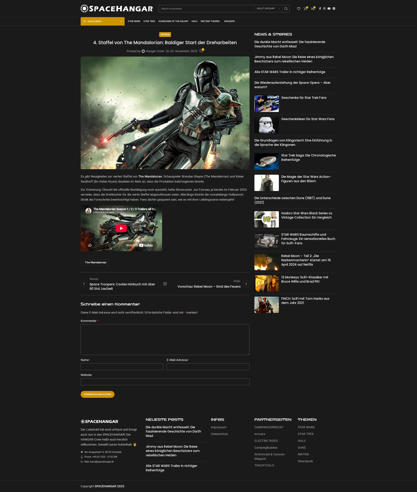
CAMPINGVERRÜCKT (269, 427)
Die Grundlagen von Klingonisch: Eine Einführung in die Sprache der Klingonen (293, 142)
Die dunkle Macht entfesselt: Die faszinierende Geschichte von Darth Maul (289, 44)
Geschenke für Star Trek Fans (303, 97)
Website (86, 375)
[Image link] (99, 421)
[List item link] (111, 457)
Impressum (218, 427)
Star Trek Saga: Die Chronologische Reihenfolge (308, 157)
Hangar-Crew (155, 51)
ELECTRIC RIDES (266, 441)
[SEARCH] (286, 8)
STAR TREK (306, 434)
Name (86, 360)
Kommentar (90, 321)
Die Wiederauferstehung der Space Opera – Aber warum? (292, 85)
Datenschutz (219, 434)
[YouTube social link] (328, 8)
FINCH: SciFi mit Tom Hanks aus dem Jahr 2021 (305, 300)
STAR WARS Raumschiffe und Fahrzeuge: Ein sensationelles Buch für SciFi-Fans (308, 238)
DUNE (302, 447)
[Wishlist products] (298, 8)
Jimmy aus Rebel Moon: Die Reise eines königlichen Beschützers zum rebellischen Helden (294, 59)
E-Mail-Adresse (178, 360)
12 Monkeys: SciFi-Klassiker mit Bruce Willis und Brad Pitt (304, 279)
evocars (259, 434)
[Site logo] (117, 8)
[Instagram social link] (324, 8)
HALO (302, 441)
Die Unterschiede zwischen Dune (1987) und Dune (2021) (292, 200)
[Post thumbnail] (266, 104)
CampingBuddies (266, 447)
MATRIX (303, 454)
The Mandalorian (95, 262)
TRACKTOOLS (264, 465)
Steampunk (305, 461)
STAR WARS (306, 427)
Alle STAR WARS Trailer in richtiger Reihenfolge (289, 72)
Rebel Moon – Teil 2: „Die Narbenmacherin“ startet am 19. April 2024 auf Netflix (306, 260)
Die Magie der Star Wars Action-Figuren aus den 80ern (306, 179)
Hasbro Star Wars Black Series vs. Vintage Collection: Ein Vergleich (307, 215)
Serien (165, 34)
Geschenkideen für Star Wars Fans (308, 119)
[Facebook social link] (320, 8)
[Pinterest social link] (334, 8)
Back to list (165, 283)
